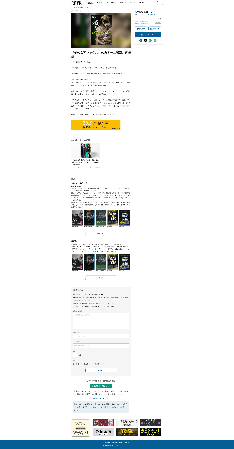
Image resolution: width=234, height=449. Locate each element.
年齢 (74, 351)
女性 (86, 364)
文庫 (76, 7)
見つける (141, 2)
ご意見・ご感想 (77, 311)
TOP (72, 7)
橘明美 (152, 15)
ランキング (123, 2)
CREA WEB (128, 445)
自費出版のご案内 (117, 442)
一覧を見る (101, 233)
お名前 (75, 332)
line (155, 40)
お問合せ (126, 442)
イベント (132, 2)
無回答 (97, 364)
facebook (140, 40)
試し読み (142, 29)
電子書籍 (78, 11)
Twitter (145, 40)
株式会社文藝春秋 (107, 445)
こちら (92, 306)
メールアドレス (77, 342)
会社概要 (107, 442)
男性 (77, 364)
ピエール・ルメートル (142, 15)
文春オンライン (115, 445)
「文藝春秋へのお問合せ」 (111, 407)
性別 (74, 360)
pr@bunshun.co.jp (101, 398)
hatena (150, 40)
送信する (101, 370)
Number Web (122, 445)
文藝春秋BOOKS (82, 3)
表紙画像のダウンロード (102, 386)
